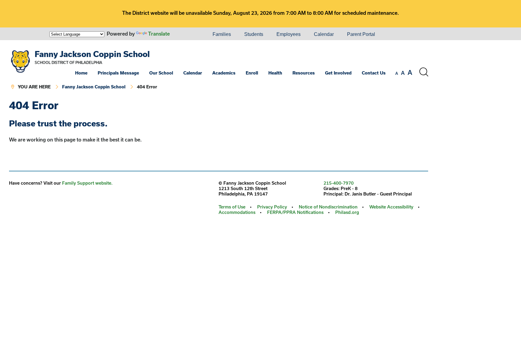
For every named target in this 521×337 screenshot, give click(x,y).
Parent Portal (361, 34)
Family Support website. (87, 183)
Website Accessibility (391, 206)
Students (253, 34)
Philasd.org (347, 212)
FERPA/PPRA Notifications (295, 212)
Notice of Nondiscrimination (328, 206)
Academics (223, 72)
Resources (303, 72)
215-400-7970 (339, 183)
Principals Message (118, 72)
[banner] (218, 70)
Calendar (324, 34)
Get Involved (338, 72)
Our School (161, 72)
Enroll (252, 72)
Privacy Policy (272, 206)
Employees (288, 34)
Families (222, 34)
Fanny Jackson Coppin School (92, 54)
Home (81, 72)
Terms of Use (232, 206)
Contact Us (374, 72)
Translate (159, 34)
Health (275, 72)
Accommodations (237, 212)
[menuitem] (185, 34)
